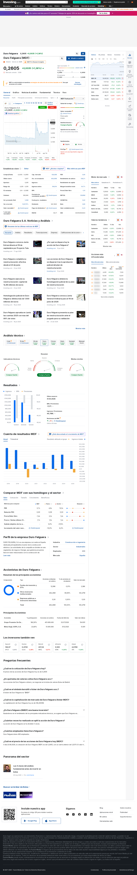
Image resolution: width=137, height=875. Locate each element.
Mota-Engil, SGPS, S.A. (12, 627)
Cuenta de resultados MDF (20, 434)
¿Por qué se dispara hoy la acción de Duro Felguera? (58, 243)
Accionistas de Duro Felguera (21, 569)
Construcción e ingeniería (75, 542)
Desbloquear (35, 528)
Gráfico (16, 92)
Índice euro (94, 99)
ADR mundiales (73, 9)
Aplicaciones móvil (106, 812)
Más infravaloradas (97, 262)
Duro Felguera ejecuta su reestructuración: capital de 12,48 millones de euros (15, 282)
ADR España (84, 9)
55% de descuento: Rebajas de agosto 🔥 (86, 2)
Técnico (56, 92)
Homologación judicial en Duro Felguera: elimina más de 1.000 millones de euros (16, 299)
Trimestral (14, 439)
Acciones (8, 9)
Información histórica (41, 98)
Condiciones (95, 870)
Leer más (6, 555)
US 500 (93, 82)
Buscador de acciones (88, 6)
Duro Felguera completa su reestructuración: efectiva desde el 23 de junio (14, 262)
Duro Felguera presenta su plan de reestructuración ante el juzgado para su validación (60, 315)
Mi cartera (103, 817)
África (113, 9)
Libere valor (79, 68)
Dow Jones (94, 88)
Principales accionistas (25, 98)
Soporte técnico (126, 817)
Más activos (95, 182)
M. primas (102, 55)
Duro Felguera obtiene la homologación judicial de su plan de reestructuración (60, 282)
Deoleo (24, 644)
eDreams (58, 644)
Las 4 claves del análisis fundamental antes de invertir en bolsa (27, 769)
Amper (74, 644)
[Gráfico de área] (9, 103)
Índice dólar (95, 95)
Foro (64, 92)
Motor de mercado (99, 177)
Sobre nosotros (125, 808)
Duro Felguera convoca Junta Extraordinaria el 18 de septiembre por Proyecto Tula (16, 245)
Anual (5, 439)
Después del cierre (54, 9)
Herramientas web (106, 821)
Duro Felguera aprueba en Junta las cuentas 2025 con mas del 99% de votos (17, 315)
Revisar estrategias (77, 83)
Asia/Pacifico (106, 9)
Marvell (40, 644)
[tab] (11, 342)
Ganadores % (106, 182)
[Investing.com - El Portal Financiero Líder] (11, 2)
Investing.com (51, 248)
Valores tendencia (99, 220)
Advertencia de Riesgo (126, 870)
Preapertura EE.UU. (41, 9)
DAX (92, 92)
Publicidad (123, 812)
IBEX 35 (93, 78)
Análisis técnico (13, 335)
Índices (93, 55)
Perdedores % (117, 182)
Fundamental (45, 92)
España (31, 9)
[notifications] (128, 2)
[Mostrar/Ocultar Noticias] (46, 103)
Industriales (80, 547)
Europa (98, 9)
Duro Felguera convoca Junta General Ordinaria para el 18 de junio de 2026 (60, 299)
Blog (101, 808)
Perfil (13, 98)
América (92, 9)
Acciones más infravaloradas (97, 255)
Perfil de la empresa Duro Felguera (24, 537)
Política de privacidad (109, 870)
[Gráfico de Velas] (5, 103)
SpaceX (7, 644)
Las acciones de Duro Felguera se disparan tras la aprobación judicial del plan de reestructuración (60, 263)
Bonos (110, 55)
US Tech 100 (95, 85)
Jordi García (30, 775)
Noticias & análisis (29, 92)
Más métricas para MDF (76, 169)
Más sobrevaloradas (112, 262)
